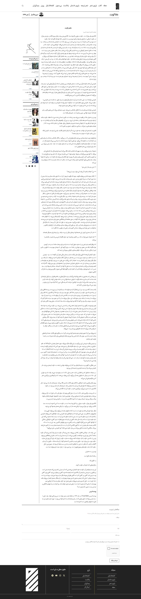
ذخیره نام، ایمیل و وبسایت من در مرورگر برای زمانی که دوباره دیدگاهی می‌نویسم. (101, 542)
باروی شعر (112, 583)
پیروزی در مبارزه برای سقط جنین (27, 110)
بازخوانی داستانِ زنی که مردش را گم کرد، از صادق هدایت (27, 82)
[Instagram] (35, 166)
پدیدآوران (87, 583)
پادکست (87, 579)
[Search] (22, 5)
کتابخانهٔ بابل (111, 575)
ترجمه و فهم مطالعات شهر (33, 148)
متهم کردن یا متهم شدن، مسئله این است (27, 130)
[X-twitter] (26, 166)
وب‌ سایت (117, 535)
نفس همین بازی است (27, 64)
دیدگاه (117, 517)
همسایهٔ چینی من (35, 72)
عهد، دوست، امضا (28, 120)
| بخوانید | (30, 68)
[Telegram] (32, 166)
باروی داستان (111, 579)
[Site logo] (117, 6)
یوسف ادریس (86, 32)
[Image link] (32, 580)
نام (118, 528)
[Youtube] (29, 166)
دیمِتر (30, 156)
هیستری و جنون (28, 139)
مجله (113, 587)
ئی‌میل (68, 528)
